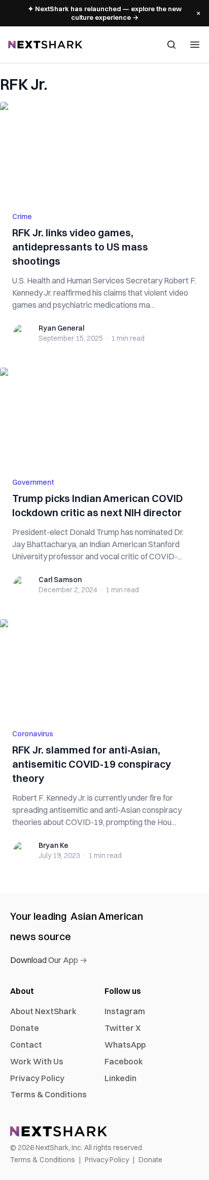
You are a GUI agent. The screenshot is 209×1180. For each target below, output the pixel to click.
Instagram (124, 1011)
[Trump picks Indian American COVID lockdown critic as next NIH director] (104, 416)
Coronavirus (32, 733)
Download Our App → (48, 960)
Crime (22, 216)
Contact (26, 1045)
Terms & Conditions (48, 1094)
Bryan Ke (53, 845)
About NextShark (43, 1011)
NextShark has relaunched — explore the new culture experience (105, 13)
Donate (24, 1028)
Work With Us (36, 1061)
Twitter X (122, 1028)
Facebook (123, 1061)
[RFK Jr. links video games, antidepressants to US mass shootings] (104, 150)
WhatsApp (125, 1045)
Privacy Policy (37, 1078)
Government (33, 482)
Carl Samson (60, 579)
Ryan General (61, 328)
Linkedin (120, 1078)
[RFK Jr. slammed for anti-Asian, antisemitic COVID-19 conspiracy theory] (104, 668)
